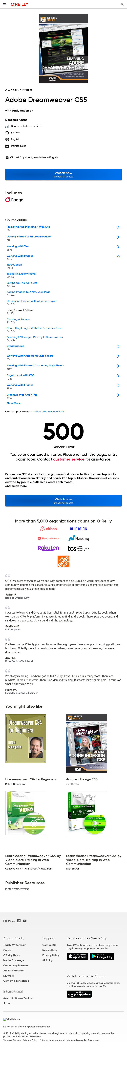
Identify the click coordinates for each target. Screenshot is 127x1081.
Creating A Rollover (19, 321)
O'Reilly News (11, 955)
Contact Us (49, 945)
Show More (13, 403)
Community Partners (15, 965)
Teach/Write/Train (14, 945)
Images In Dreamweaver (21, 275)
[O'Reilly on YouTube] (24, 920)
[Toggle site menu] (4, 4)
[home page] (19, 4)
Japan (7, 1003)
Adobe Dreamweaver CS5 (48, 411)
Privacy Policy (50, 955)
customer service (69, 459)
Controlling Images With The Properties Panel (34, 330)
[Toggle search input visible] (123, 4)
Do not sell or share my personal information (26, 1026)
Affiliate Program (13, 970)
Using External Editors (20, 312)
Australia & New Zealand (18, 998)
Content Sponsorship (16, 981)
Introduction (14, 266)
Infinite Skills (18, 145)
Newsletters (49, 950)
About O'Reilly (13, 938)
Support (48, 938)
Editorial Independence (52, 1040)
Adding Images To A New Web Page (28, 294)
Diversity (8, 975)
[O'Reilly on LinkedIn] (19, 920)
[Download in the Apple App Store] (77, 959)
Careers (8, 950)
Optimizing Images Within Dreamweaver (31, 303)
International (13, 991)
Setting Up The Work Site (22, 285)
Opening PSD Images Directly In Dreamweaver (35, 339)
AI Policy (47, 960)
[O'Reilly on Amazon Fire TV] (79, 997)
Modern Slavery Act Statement (83, 1040)
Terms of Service (12, 1040)
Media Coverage (13, 960)
